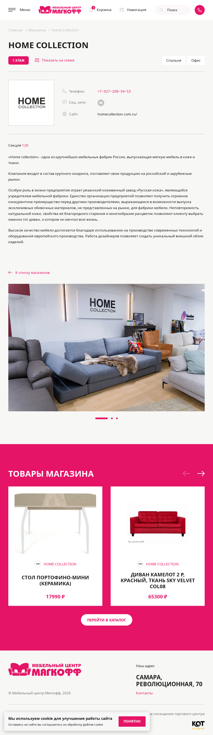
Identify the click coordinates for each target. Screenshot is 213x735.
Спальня (173, 60)
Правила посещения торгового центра (171, 713)
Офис (196, 60)
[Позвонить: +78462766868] (200, 10)
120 (25, 145)
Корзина (102, 9)
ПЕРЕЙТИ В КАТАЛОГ (106, 619)
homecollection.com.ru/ (117, 114)
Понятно (132, 721)
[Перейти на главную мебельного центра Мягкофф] (59, 9)
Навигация (136, 9)
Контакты (144, 693)
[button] (101, 418)
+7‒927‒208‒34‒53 (114, 91)
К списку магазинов (32, 272)
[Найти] (161, 10)
